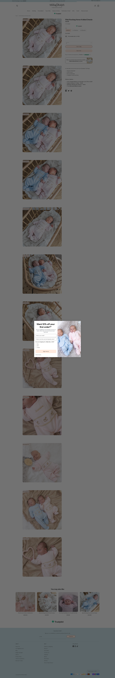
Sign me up (46, 351)
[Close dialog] (79, 322)
